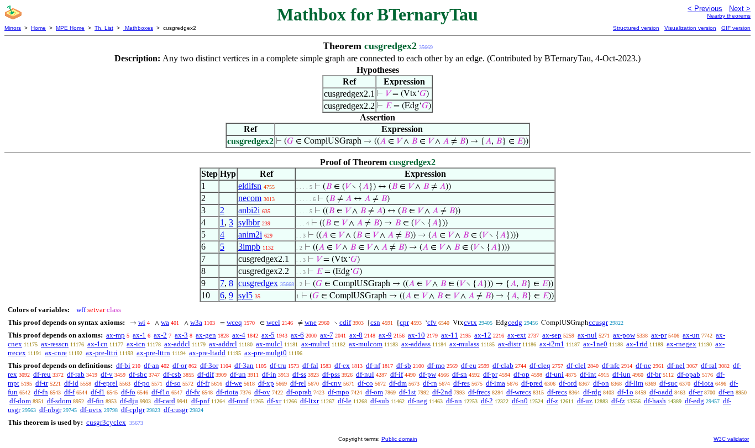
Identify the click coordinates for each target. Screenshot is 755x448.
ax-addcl (177, 344)
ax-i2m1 (551, 344)
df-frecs (479, 392)
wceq (234, 322)
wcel (273, 322)
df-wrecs (518, 392)
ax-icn (136, 344)
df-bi (123, 365)
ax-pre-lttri (102, 353)
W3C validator (731, 439)
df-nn (454, 401)
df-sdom (59, 401)
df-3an (244, 365)
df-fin (95, 401)
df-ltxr (309, 401)
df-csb (172, 374)
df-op (521, 374)
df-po (142, 383)
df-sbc (138, 374)
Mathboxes (138, 28)
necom (249, 198)
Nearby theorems (729, 16)
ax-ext (516, 335)
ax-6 (297, 335)
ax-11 (449, 335)
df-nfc (611, 365)
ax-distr (509, 344)
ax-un (691, 335)
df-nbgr (50, 409)
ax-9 (385, 335)
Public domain (399, 439)
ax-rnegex (681, 344)
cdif (345, 322)
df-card (164, 401)
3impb (249, 246)
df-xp (266, 383)
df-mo (436, 365)
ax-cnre (56, 353)
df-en (726, 392)
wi (141, 322)
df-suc (668, 383)
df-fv (193, 392)
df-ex (342, 365)
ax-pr (659, 335)
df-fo (128, 392)
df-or (179, 365)
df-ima (495, 383)
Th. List (104, 28)
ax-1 (139, 335)
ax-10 (416, 335)
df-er (695, 392)
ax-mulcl (269, 344)
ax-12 (482, 335)
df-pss (331, 374)
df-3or (209, 365)
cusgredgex (258, 283)
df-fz (618, 401)
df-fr (203, 383)
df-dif (205, 374)
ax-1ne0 (595, 344)
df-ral (709, 365)
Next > (740, 8)
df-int (588, 374)
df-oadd (661, 392)
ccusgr (598, 322)
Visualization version (690, 28)
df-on (601, 383)
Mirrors (12, 28)
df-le (345, 401)
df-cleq (539, 365)
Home (38, 28)
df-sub (379, 401)
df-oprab (299, 392)
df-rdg (592, 392)
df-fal (310, 365)
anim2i (250, 234)
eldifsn (249, 186)
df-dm (398, 383)
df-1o (625, 392)
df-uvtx (91, 409)
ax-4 (238, 335)
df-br (654, 374)
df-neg (417, 401)
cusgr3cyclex (106, 422)
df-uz (585, 401)
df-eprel (106, 383)
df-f (69, 392)
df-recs (557, 392)
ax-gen (206, 335)
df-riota (227, 392)
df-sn (459, 374)
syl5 (245, 295)
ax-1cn (97, 344)
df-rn (430, 383)
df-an (151, 365)
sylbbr (249, 222)
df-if (396, 374)
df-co (365, 383)
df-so (173, 383)
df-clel (576, 365)
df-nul (365, 374)
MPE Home (70, 28)
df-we (234, 383)
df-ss (299, 374)
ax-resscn (55, 344)
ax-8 (356, 335)
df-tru (278, 365)
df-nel (676, 365)
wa (165, 322)
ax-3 (181, 335)
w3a (196, 322)
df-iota (704, 383)
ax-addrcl (223, 344)
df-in (269, 374)
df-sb (403, 365)
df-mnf (238, 401)
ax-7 (326, 335)
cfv (432, 322)
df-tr (41, 383)
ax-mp (115, 335)
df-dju (129, 401)
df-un (238, 374)
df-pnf (200, 401)
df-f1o (160, 392)
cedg (515, 322)
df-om (374, 392)
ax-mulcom (365, 344)
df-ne (643, 365)
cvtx (470, 322)
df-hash (655, 401)
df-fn (41, 392)
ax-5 (268, 335)
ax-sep (552, 335)
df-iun (621, 374)
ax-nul (587, 335)
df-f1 (98, 392)
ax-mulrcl (315, 344)
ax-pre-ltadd (207, 353)
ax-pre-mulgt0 (265, 353)
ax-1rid (637, 344)
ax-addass (416, 344)
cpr (404, 322)
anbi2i (249, 210)
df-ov (262, 392)
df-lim (634, 383)
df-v (107, 374)
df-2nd (442, 392)
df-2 (487, 401)
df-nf (373, 365)
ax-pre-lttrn (153, 353)
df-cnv (332, 383)
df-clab (502, 365)
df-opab (688, 374)
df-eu (468, 365)
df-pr (490, 374)
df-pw (427, 374)
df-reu (42, 374)
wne (311, 322)
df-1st (407, 392)
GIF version (736, 28)
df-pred (532, 383)
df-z (552, 401)
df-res (461, 383)
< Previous (705, 8)
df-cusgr (176, 409)
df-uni (555, 374)
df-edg (694, 401)
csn (375, 322)
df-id (71, 383)
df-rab (76, 374)
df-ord (568, 383)
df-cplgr (133, 409)
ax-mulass (464, 344)
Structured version (636, 28)
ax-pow (624, 335)
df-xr (274, 401)
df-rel (298, 383)
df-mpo (338, 392)
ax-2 (160, 335)
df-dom (20, 401)
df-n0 (520, 401)
